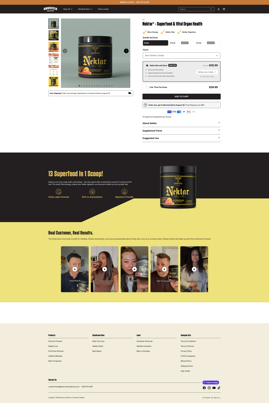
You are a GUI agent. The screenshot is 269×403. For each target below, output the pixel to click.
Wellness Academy (144, 346)
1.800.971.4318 (87, 387)
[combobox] (196, 9)
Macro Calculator (143, 351)
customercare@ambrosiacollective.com (64, 387)
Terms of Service (187, 346)
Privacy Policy (186, 351)
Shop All (66, 9)
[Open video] (75, 269)
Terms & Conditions (188, 341)
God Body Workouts (144, 341)
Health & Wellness (55, 356)
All (143, 20)
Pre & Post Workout (55, 351)
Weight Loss (53, 346)
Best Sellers (97, 351)
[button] (68, 9)
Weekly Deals (97, 346)
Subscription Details (207, 76)
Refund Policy (186, 361)
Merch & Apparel (54, 361)
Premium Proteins (55, 341)
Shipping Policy (187, 366)
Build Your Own (98, 341)
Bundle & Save (84, 9)
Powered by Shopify (78, 397)
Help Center (185, 371)
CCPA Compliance (188, 356)
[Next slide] (126, 51)
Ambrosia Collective (65, 397)
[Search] (211, 9)
